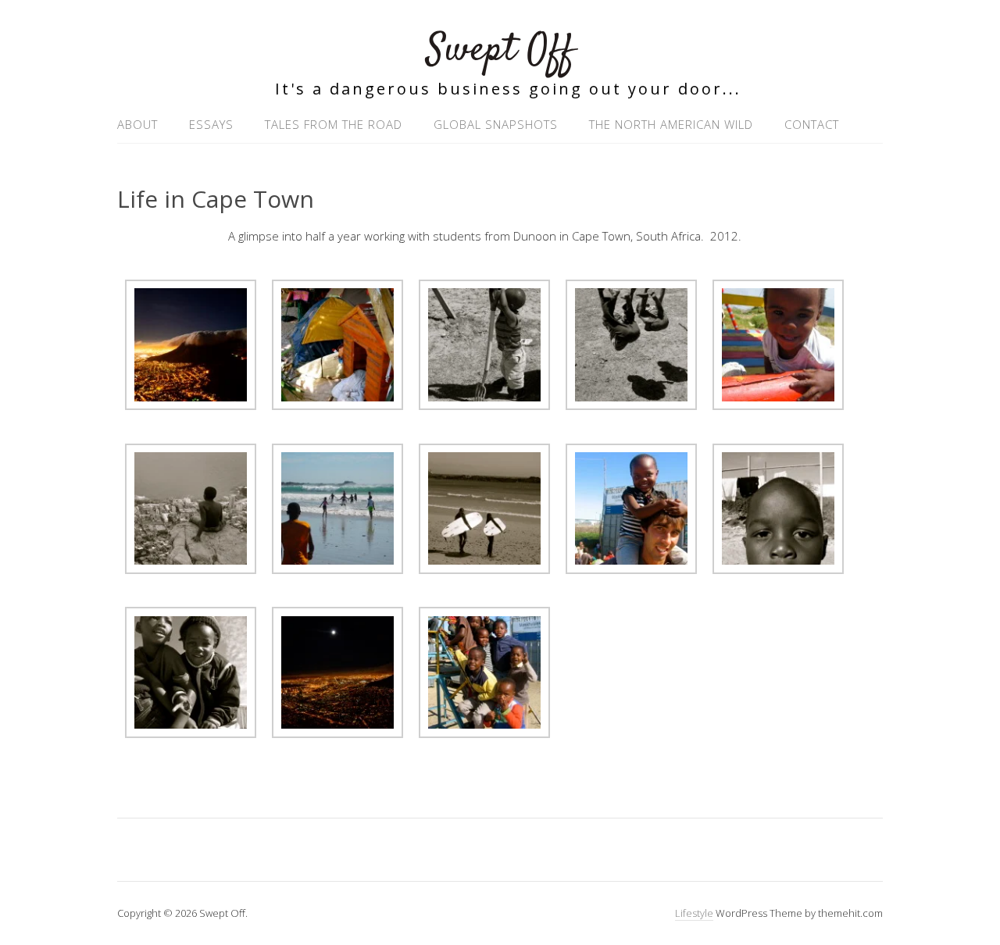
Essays (211, 124)
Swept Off (500, 50)
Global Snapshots (496, 124)
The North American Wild (671, 124)
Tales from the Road (333, 124)
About (137, 124)
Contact (811, 124)
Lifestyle (694, 913)
